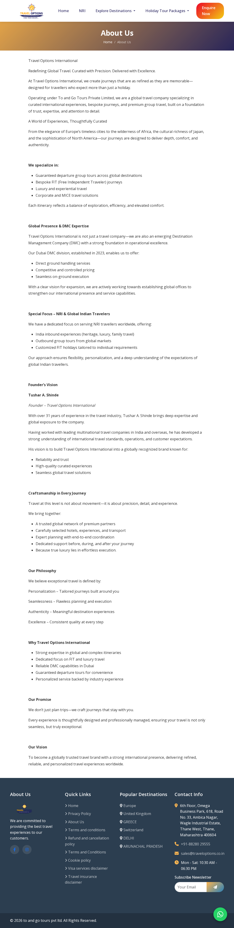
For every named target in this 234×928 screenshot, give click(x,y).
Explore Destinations (114, 10)
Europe (129, 805)
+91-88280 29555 (195, 844)
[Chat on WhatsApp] (220, 914)
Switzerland (132, 829)
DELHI (128, 838)
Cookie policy (79, 860)
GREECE (129, 821)
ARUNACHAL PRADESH (142, 846)
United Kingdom (136, 813)
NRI (82, 10)
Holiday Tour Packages (165, 10)
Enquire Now (208, 10)
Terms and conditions (86, 829)
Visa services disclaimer (87, 868)
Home (63, 10)
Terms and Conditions (86, 852)
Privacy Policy (79, 813)
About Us (75, 821)
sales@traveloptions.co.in (202, 853)
